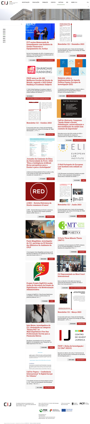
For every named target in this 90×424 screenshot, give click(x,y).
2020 (4, 40)
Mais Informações (64, 404)
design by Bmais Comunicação (9, 423)
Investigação (25, 2)
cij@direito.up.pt (44, 405)
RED (67, 2)
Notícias (60, 2)
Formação (45, 2)
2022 (4, 36)
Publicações (35, 2)
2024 (4, 33)
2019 (4, 42)
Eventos (53, 2)
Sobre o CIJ (74, 2)
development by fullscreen (20, 423)
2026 (4, 29)
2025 (4, 31)
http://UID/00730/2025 (50, 418)
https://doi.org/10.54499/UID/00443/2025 (47, 417)
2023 (4, 34)
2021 (4, 38)
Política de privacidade (65, 403)
